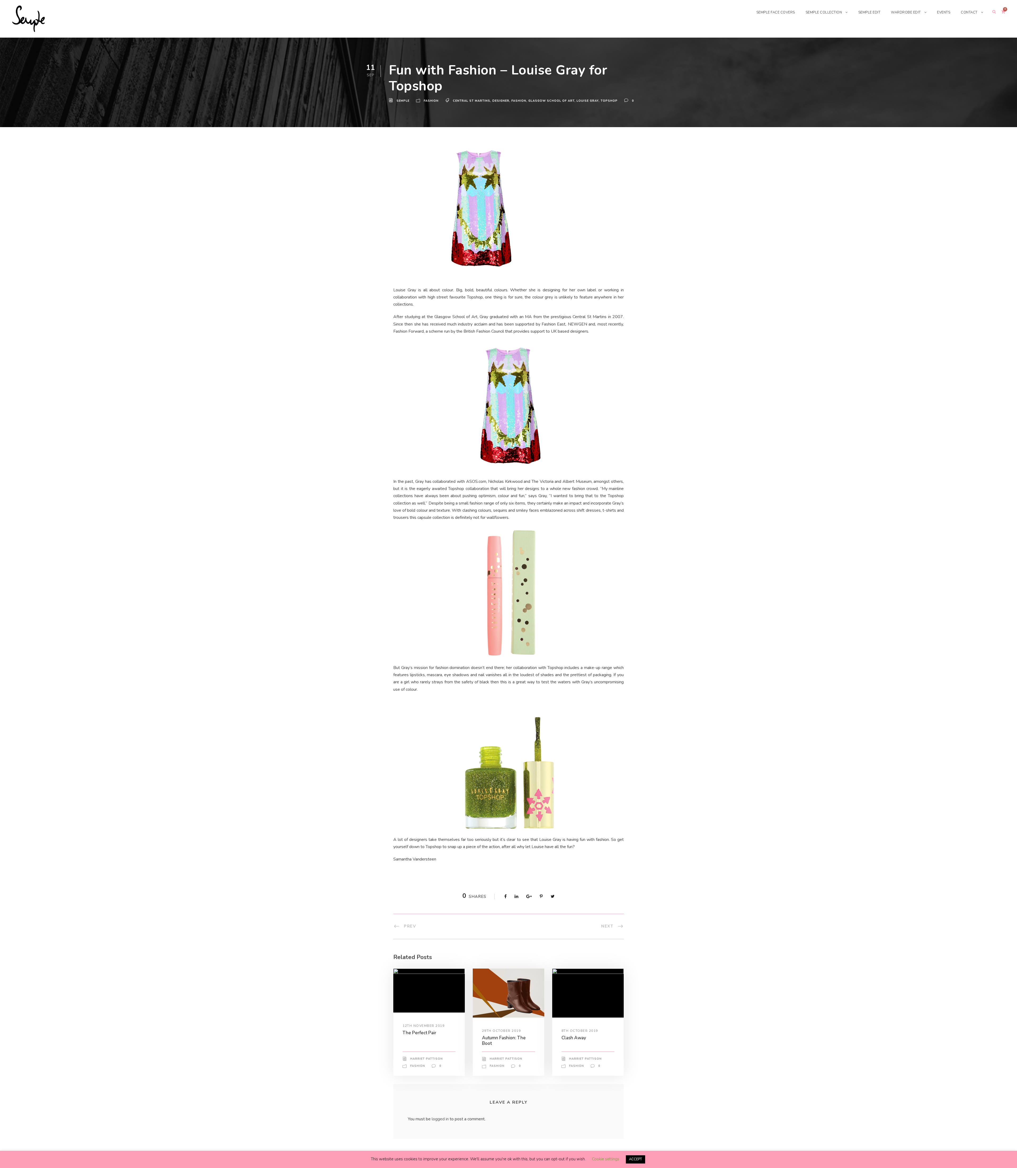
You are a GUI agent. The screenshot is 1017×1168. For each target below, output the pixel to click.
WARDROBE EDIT (906, 12)
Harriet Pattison (426, 1059)
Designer (500, 101)
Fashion (431, 101)
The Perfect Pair (419, 1033)
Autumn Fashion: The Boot (504, 1040)
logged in (440, 1119)
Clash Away (573, 1038)
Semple (402, 101)
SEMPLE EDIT (869, 12)
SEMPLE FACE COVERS (775, 12)
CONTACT (969, 12)
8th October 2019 (579, 1031)
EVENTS (943, 12)
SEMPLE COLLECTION (824, 12)
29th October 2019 (501, 1031)
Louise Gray (588, 101)
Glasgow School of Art (551, 101)
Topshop (609, 101)
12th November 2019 (423, 1026)
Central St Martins (471, 101)
